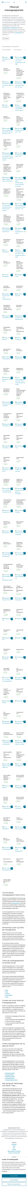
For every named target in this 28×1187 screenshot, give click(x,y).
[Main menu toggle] (14, 2)
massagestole (14, 27)
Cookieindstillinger (14, 1180)
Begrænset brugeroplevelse (14, 1184)
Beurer (6, 990)
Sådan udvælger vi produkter (14, 1151)
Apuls (6, 991)
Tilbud (14, 1146)
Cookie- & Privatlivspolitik (14, 1152)
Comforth (7, 993)
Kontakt (14, 1149)
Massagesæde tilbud (10, 1073)
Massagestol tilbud (9, 1074)
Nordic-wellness (8, 995)
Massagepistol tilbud (10, 1076)
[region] (14, 1172)
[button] (26, 2)
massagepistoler (6, 27)
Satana (6, 997)
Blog (14, 1147)
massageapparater (16, 903)
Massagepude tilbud (9, 1078)
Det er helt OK (14, 1175)
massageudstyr (18, 32)
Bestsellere (14, 1144)
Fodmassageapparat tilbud (11, 1080)
